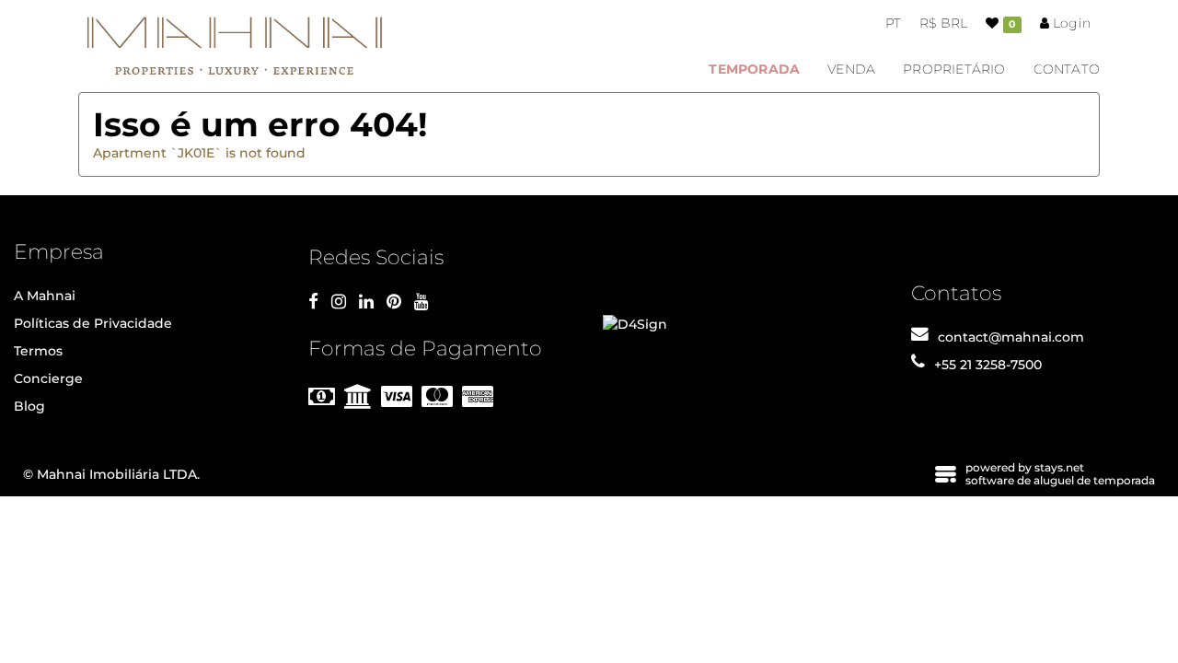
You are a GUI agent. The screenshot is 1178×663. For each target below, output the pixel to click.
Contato (1067, 69)
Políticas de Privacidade (93, 323)
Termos (38, 351)
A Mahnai (44, 295)
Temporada (754, 69)
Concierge (48, 378)
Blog (29, 406)
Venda (851, 69)
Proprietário (954, 69)
